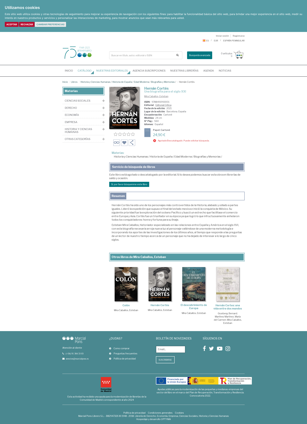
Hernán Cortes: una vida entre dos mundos (227, 307)
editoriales (112, 70)
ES (207, 40)
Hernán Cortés (160, 305)
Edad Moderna (141, 82)
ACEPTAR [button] (11, 24)
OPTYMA (166, 419)
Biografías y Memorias (163, 82)
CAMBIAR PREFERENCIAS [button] (50, 24)
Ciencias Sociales (77, 100)
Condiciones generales (160, 412)
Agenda (208, 70)
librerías (184, 70)
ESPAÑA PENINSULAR (234, 40)
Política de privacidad (125, 358)
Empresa (71, 122)
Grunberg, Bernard (227, 313)
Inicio (70, 70)
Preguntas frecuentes (125, 353)
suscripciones (149, 70)
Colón (126, 305)
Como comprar (122, 348)
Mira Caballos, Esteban (156, 96)
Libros (74, 82)
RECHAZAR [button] (27, 24)
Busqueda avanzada (199, 55)
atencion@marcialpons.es (77, 359)
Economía (72, 115)
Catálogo (84, 70)
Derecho (71, 108)
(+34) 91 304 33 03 (74, 353)
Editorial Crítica (163, 105)
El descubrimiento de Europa (194, 307)
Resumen (118, 196)
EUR (216, 40)
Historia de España (122, 82)
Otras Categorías (77, 139)
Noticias (225, 70)
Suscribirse (165, 359)
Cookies (179, 412)
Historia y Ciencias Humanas (95, 82)
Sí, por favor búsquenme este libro (129, 184)
